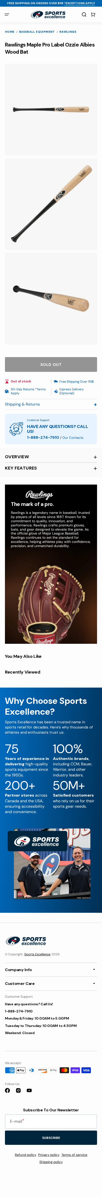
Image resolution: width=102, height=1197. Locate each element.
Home (10, 31)
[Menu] (6, 14)
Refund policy (25, 1155)
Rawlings (67, 31)
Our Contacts (72, 438)
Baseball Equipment (37, 31)
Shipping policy (51, 1162)
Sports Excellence (37, 954)
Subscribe (51, 1138)
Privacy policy (48, 1155)
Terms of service (74, 1155)
